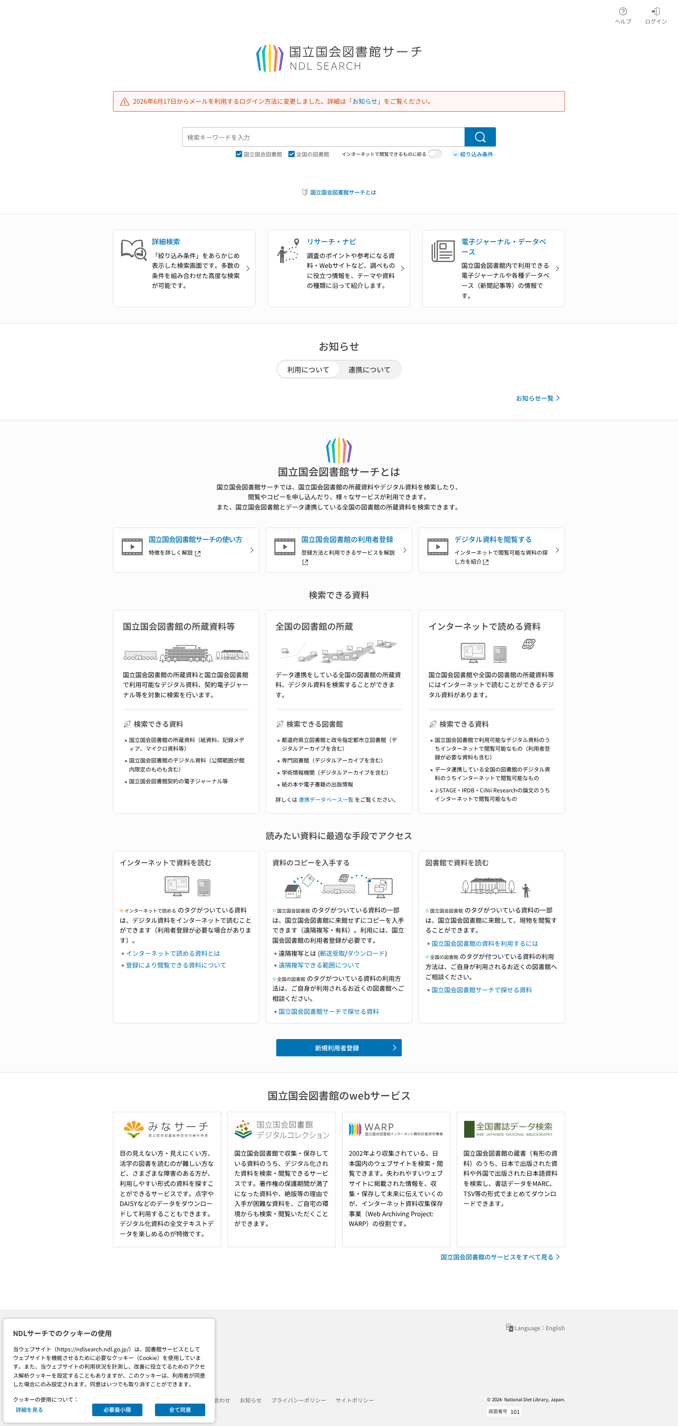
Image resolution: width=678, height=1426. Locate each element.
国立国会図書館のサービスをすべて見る (497, 1256)
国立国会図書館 (263, 154)
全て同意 (180, 1409)
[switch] (435, 154)
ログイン (656, 21)
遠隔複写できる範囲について (319, 965)
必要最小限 (117, 1409)
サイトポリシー (354, 1400)
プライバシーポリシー (298, 1400)
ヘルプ (623, 21)
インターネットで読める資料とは (173, 953)
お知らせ (364, 101)
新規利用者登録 (337, 1047)
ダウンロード (366, 953)
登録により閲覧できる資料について (176, 965)
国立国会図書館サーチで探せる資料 (329, 1011)
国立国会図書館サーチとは (343, 192)
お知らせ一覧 (535, 398)
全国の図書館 (312, 154)
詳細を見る (29, 1409)
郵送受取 (332, 953)
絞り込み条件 (476, 154)
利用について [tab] (308, 369)
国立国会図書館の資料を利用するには (485, 943)
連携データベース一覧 (326, 799)
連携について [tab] (369, 369)
